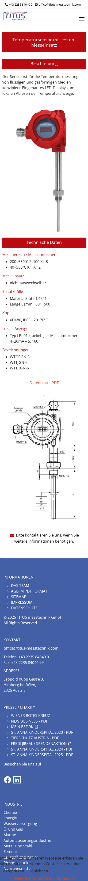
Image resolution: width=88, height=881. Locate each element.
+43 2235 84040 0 (20, 5)
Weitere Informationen (33, 878)
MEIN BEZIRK (22, 726)
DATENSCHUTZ (24, 608)
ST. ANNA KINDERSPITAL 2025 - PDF (42, 754)
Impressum (65, 878)
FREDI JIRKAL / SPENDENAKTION (39, 743)
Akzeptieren (13, 871)
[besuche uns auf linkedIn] (17, 779)
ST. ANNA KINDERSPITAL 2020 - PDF (42, 732)
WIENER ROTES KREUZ (30, 715)
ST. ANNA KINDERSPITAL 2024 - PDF (42, 749)
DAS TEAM (20, 585)
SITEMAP (18, 596)
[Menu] (81, 16)
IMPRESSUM (21, 602)
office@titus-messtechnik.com (59, 5)
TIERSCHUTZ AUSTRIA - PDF (35, 738)
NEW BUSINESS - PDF (29, 721)
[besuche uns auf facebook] (7, 779)
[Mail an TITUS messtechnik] (44, 648)
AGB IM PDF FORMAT (29, 591)
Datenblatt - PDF (44, 382)
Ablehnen (39, 871)
